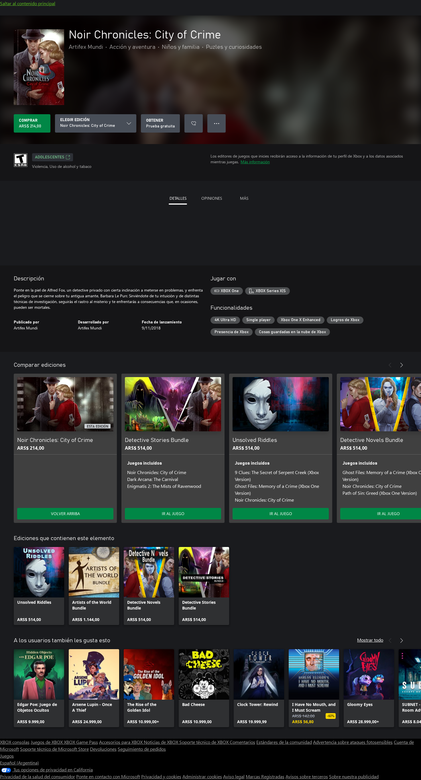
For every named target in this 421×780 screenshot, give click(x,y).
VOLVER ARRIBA (65, 513)
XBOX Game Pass (81, 742)
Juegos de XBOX (47, 742)
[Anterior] (390, 365)
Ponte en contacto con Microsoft (108, 776)
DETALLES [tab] (178, 198)
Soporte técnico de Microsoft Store (54, 749)
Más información (255, 161)
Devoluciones (103, 749)
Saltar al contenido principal (27, 3)
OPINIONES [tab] (211, 198)
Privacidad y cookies (161, 776)
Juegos (7, 756)
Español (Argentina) (19, 763)
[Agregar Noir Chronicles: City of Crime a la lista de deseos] (193, 123)
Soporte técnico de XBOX (204, 742)
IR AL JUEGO (173, 513)
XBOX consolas (14, 742)
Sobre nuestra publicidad (354, 776)
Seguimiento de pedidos (142, 749)
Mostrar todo (370, 640)
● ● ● (216, 123)
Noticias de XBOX (161, 742)
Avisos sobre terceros (307, 776)
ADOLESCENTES (49, 157)
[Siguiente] (401, 365)
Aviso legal (234, 776)
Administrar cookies (202, 776)
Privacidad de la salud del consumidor (37, 776)
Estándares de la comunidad (284, 742)
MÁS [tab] (244, 198)
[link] (39, 586)
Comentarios (242, 742)
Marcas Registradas (265, 776)
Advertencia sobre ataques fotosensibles (353, 742)
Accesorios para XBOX (121, 742)
